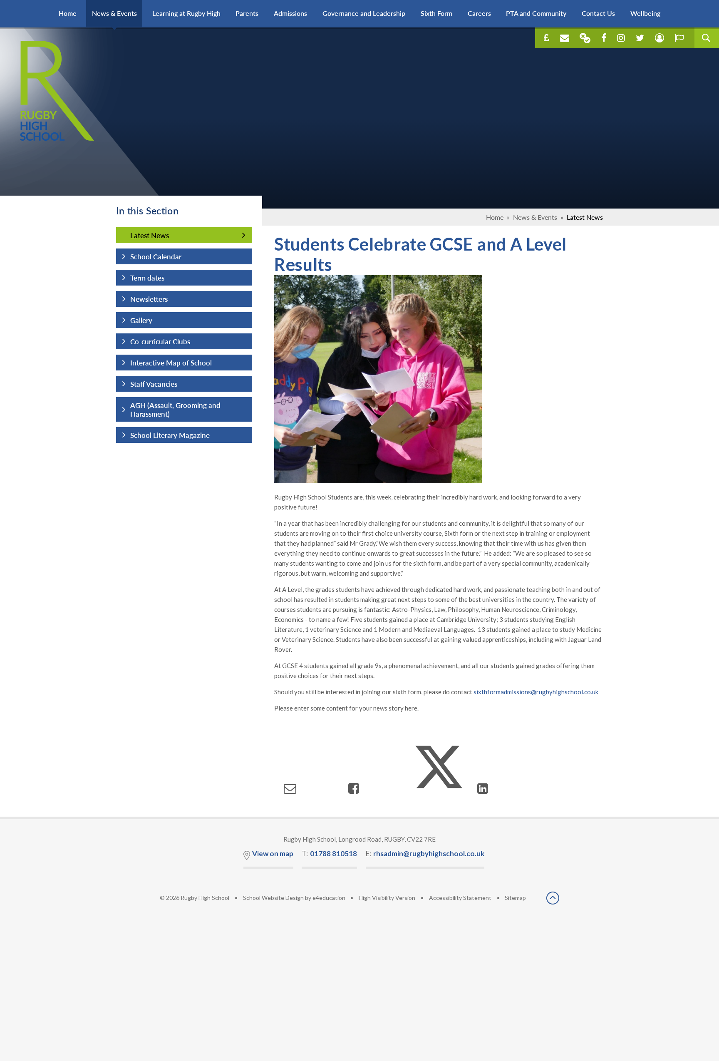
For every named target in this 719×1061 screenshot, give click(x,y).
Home (494, 217)
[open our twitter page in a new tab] (640, 38)
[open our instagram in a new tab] (621, 38)
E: (425, 853)
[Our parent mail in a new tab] (585, 38)
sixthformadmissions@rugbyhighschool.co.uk (536, 692)
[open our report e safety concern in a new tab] (679, 38)
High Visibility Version (387, 897)
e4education (328, 897)
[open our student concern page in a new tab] (659, 38)
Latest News (585, 217)
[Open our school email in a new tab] (564, 38)
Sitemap (515, 897)
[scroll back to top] (552, 899)
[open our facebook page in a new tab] (604, 38)
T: (329, 853)
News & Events (535, 217)
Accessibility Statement (460, 897)
